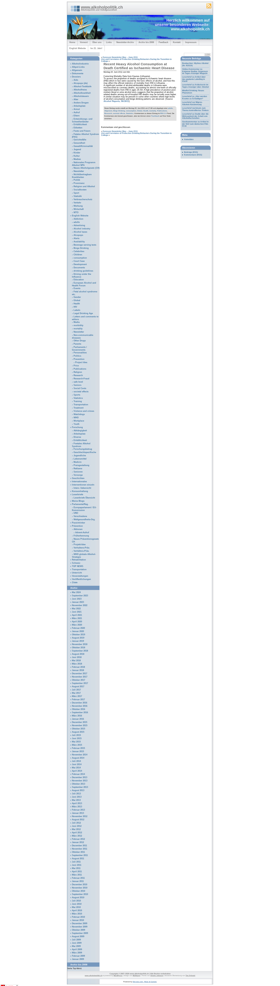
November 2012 (79, 816)
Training (78, 401)
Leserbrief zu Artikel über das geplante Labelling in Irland (194, 79)
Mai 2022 (76, 609)
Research (108, 113)
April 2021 (77, 615)
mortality (152, 111)
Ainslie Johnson (156, 975)
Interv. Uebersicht (82, 488)
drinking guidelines (83, 271)
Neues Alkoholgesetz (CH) (86, 168)
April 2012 (77, 832)
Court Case (79, 261)
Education (79, 280)
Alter (76, 99)
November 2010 (79, 888)
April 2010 (77, 910)
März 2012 (77, 836)
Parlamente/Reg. (80, 504)
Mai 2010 (76, 907)
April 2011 (77, 871)
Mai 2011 (76, 868)
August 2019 (78, 638)
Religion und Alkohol (84, 186)
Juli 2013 (76, 794)
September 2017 (80, 683)
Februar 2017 (78, 699)
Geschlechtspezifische (85, 452)
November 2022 (79, 605)
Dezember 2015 (79, 722)
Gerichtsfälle (80, 140)
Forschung (77, 427)
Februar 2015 (78, 748)
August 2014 (78, 758)
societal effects (119, 113)
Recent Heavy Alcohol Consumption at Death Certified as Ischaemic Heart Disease (139, 66)
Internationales (79, 481)
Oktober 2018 (78, 647)
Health (145, 111)
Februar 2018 (78, 667)
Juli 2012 (76, 823)
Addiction (78, 219)
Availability (79, 242)
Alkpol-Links (78, 67)
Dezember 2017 (79, 673)
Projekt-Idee (80, 544)
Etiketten (78, 128)
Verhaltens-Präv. (82, 548)
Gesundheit (79, 143)
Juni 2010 (77, 904)
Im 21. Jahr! (96, 48)
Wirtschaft (79, 209)
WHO (76, 417)
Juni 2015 (77, 738)
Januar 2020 (78, 631)
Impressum (191, 42)
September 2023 (80, 596)
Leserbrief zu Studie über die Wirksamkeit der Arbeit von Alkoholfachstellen (195, 116)
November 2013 (79, 781)
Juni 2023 (77, 599)
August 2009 (78, 936)
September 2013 (80, 787)
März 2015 (77, 745)
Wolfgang (136, 975)
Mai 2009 (76, 946)
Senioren (78, 472)
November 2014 (79, 755)
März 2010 (77, 914)
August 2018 (78, 654)
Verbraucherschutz (83, 199)
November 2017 (79, 677)
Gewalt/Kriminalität (83, 146)
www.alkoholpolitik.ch (102, 7)
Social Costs (80, 388)
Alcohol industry (82, 229)
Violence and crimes (84, 411)
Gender (77, 297)
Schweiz (76, 563)
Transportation (81, 404)
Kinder (77, 153)
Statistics (130, 113)
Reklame (78, 468)
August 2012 (78, 820)
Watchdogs (79, 414)
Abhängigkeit (80, 430)
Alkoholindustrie (80, 64)
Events (77, 288)
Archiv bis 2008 (146, 42)
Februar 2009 (78, 956)
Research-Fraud (81, 379)
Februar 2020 (78, 628)
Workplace (79, 421)
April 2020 (77, 621)
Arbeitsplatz (80, 106)
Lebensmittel (80, 459)
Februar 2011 (78, 878)
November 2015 (79, 725)
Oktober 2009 (78, 930)
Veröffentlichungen (81, 579)
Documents (79, 268)
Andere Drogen (81, 103)
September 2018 (80, 651)
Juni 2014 (77, 764)
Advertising (79, 225)
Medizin (78, 462)
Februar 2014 (78, 774)
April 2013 (77, 803)
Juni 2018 (77, 657)
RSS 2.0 (163, 113)
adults (170, 108)
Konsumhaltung (80, 491)
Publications (162, 111)
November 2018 (79, 644)
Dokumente (77, 73)
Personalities (80, 353)
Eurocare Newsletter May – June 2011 (120, 57)
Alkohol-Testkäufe (82, 86)
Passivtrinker (78, 523)
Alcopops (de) (81, 83)
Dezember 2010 (79, 884)
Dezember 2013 (79, 777)
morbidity (78, 325)
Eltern (77, 116)
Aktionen (78, 529)
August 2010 (78, 897)
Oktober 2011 (78, 852)
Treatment (78, 408)
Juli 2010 (76, 901)
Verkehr (77, 203)
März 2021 (77, 618)
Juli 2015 (76, 735)
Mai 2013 (76, 800)
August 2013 (78, 790)
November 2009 (79, 927)
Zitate (74, 582)
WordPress (118, 975)
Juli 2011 (76, 862)
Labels (77, 310)
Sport (76, 193)
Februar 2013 (78, 810)
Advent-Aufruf (82, 532)
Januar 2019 (78, 641)
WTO (76, 212)
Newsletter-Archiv (125, 42)
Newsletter (79, 171)
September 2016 (80, 712)
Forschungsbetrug (83, 449)
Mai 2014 (76, 768)
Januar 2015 (78, 751)
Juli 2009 (76, 940)
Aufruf (77, 112)
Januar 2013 (78, 813)
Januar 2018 (78, 670)
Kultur (77, 156)
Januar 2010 (78, 920)
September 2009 (80, 933)
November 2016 (79, 706)
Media (77, 322)
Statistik (78, 196)
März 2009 (77, 953)
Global (139, 111)
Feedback (163, 42)
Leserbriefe (77, 494)
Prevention (79, 359)
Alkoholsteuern (81, 96)
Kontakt (177, 42)
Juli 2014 (76, 761)
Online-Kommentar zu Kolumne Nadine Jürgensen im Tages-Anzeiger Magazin (195, 71)
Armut (77, 109)
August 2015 (78, 732)
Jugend (77, 149)
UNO (76, 513)
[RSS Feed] (208, 5)
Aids (76, 80)
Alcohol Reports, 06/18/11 (116, 101)
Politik (77, 180)
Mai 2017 (76, 693)
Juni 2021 (77, 612)
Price (76, 366)
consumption (131, 111)
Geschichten (78, 478)
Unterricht (77, 573)
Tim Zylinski (190, 975)
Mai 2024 (76, 592)
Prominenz (79, 183)
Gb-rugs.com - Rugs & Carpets (145, 982)
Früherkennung (81, 536)
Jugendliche (80, 455)
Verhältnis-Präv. (81, 551)
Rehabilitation (79, 560)
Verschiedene (80, 516)
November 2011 (79, 849)
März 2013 (77, 807)
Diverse (77, 437)
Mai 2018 (76, 660)
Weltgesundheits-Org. (84, 519)
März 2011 (77, 875)
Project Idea (81, 362)
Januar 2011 (78, 881)
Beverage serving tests (85, 245)
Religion (78, 372)
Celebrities (79, 251)
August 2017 (78, 686)
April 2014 (77, 771)
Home (72, 42)
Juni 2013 (77, 797)
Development (80, 264)
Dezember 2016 (79, 703)
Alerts (76, 238)
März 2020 (77, 625)
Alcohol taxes (80, 232)
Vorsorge (78, 475)
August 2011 (78, 858)
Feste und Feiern (82, 131)
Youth (76, 424)
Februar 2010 (78, 917)
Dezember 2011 (79, 845)
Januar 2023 (78, 602)
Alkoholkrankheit (82, 93)
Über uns (96, 42)
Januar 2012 (78, 842)
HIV (75, 307)
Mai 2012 (76, 829)
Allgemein (108, 111)
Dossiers (76, 77)
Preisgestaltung (81, 465)
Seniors (77, 385)
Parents (77, 344)
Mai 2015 (76, 742)
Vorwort (84, 42)
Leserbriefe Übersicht (84, 498)
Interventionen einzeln (83, 485)
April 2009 (77, 949)
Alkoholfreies (80, 90)
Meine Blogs (78, 501)
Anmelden (188, 139)
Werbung (78, 206)
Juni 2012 (77, 826)
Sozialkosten (80, 190)
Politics (77, 356)
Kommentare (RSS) (193, 155)
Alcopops (78, 235)
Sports (77, 395)
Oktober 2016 (78, 709)
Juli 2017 (76, 690)
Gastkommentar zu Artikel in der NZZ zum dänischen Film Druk (195, 124)
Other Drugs (80, 341)
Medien (77, 159)
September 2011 (80, 855)
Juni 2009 (77, 943)
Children (78, 255)
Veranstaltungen (80, 576)
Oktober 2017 (78, 680)
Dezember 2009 (79, 923)
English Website (77, 48)
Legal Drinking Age (83, 313)
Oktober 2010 (78, 891)
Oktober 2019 (78, 634)
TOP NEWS (77, 566)
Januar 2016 (78, 719)
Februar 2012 (78, 839)
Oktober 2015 (78, 729)
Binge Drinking (119, 111)
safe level (78, 382)
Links (109, 42)
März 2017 (77, 696)
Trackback (155, 116)
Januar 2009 (78, 959)
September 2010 (80, 894)
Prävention (77, 526)
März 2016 (77, 716)
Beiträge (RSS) (191, 152)
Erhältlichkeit (80, 124)
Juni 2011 (76, 865)
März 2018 (77, 664)
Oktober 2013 (78, 784)
